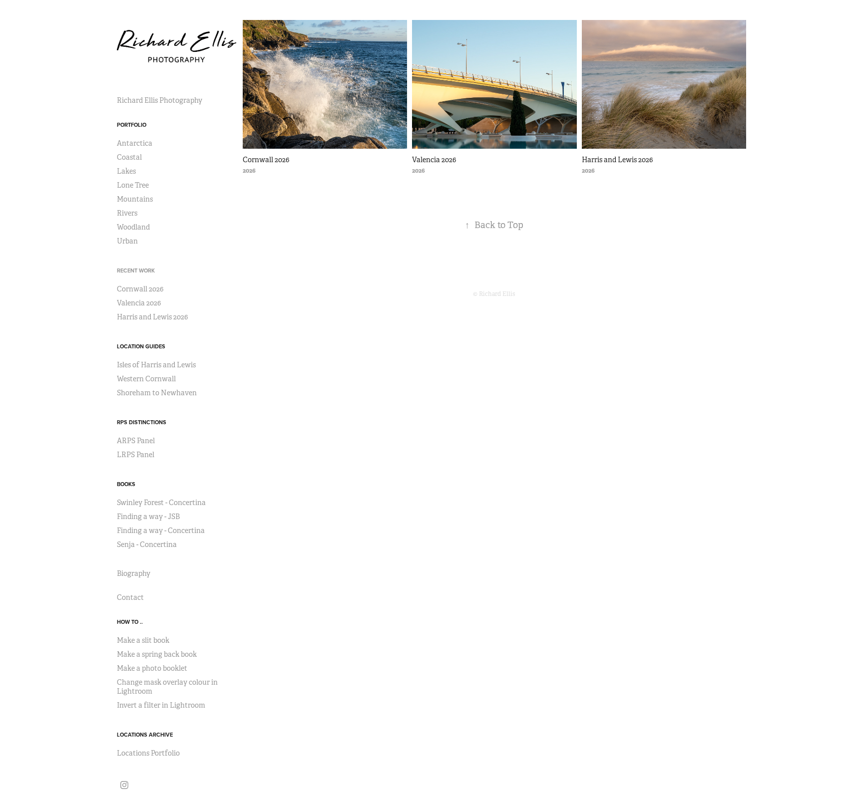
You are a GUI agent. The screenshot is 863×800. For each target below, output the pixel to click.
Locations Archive (145, 735)
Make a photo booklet (152, 668)
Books (126, 484)
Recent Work (136, 270)
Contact (130, 597)
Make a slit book (143, 640)
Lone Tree (133, 185)
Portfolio (131, 125)
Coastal (129, 157)
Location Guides (141, 346)
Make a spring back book (157, 654)
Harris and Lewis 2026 (152, 316)
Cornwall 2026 (140, 288)
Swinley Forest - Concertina (161, 502)
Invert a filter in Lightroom (161, 705)
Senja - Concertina (147, 544)
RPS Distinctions (141, 422)
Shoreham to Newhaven (157, 392)
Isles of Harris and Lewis (156, 364)
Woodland (133, 227)
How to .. (130, 622)
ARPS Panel (136, 440)
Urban (127, 241)
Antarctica (134, 143)
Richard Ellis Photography (159, 100)
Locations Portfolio (148, 753)
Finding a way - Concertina (161, 530)
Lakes (126, 171)
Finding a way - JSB (148, 516)
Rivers (127, 213)
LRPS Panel (135, 454)
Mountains (135, 199)
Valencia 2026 (139, 302)
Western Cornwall (146, 378)
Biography (133, 573)
